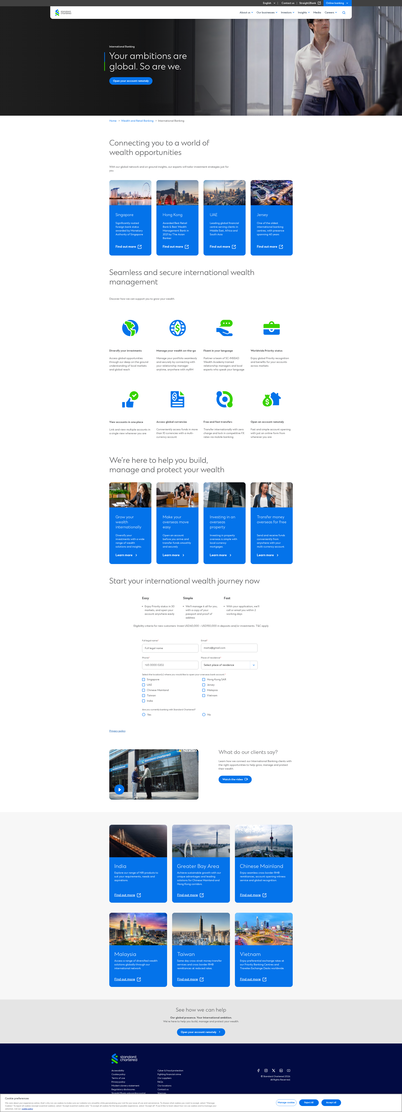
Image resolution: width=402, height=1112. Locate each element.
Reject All (308, 1102)
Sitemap (162, 1093)
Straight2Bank (310, 3)
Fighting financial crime (169, 1074)
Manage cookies (286, 1102)
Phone (146, 657)
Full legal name (150, 640)
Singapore (153, 679)
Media (317, 12)
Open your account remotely (131, 81)
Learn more (124, 555)
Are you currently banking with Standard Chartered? (169, 709)
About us (245, 12)
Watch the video (232, 779)
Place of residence (211, 657)
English (267, 3)
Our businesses (266, 12)
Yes (149, 714)
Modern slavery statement (125, 1085)
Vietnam (212, 695)
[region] (201, 1103)
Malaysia (212, 690)
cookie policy (27, 1109)
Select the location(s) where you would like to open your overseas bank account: (184, 674)
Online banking (335, 3)
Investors (286, 12)
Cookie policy (118, 1074)
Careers (329, 12)
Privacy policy (117, 731)
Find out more (127, 246)
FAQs (160, 1082)
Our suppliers (164, 1078)
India (150, 700)
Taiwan (151, 695)
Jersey (211, 684)
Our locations (164, 1085)
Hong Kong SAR (216, 679)
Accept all (331, 1102)
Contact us (288, 3)
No (209, 714)
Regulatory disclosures (123, 1089)
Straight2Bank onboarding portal (128, 1093)
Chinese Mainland (158, 690)
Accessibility (117, 1070)
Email (204, 640)
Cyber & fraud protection (170, 1070)
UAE (149, 684)
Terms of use (118, 1078)
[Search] (344, 12)
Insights (302, 12)
